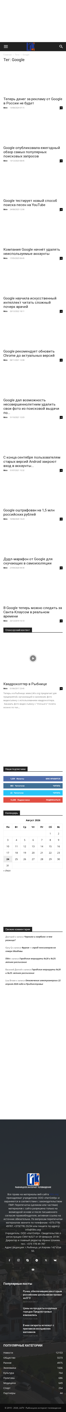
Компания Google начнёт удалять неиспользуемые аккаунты (31, 251)
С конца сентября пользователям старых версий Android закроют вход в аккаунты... (31, 461)
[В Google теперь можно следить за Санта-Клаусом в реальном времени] (33, 589)
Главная (7, 54)
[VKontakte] (55, 1260)
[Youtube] (33, 1269)
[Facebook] (9, 1260)
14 (41, 846)
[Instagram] (18, 1260)
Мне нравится (53, 778)
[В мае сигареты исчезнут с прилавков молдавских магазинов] (11, 1329)
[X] (45, 1260)
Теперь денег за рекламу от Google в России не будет (32, 101)
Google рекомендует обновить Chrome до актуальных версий (29, 353)
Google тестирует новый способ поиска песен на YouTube (30, 203)
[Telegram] (36, 1260)
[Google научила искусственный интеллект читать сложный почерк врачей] (33, 279)
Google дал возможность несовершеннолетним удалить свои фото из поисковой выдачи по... (31, 406)
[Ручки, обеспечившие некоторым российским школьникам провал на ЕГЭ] (11, 1295)
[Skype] (27, 1260)
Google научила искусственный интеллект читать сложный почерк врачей (30, 302)
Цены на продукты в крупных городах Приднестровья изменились (40, 1311)
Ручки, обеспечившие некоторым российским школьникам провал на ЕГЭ (42, 1294)
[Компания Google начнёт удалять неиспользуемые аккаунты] (33, 230)
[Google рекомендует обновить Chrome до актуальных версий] (33, 332)
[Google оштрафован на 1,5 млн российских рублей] (33, 491)
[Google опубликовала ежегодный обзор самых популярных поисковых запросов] (33, 129)
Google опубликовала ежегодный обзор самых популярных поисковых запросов (31, 152)
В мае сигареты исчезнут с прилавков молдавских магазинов (38, 1328)
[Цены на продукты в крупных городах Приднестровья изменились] (11, 1312)
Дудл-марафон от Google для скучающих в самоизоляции (28, 561)
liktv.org (54, 1194)
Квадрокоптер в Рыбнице (25, 684)
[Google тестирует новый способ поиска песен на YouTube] (33, 182)
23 (58, 852)
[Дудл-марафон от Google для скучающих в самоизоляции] (33, 540)
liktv (5, 107)
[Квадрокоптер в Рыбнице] (33, 658)
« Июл (6, 870)
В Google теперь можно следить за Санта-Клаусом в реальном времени (32, 612)
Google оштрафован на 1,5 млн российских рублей (28, 512)
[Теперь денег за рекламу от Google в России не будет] (33, 80)
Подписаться (53, 800)
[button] (5, 46)
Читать (56, 785)
